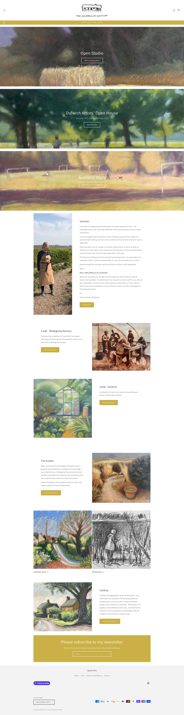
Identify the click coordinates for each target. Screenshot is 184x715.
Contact (107, 676)
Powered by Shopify (56, 709)
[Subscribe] (108, 653)
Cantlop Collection (110, 621)
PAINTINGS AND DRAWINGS (92, 185)
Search (76, 676)
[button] (4, 10)
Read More (87, 305)
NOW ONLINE (92, 125)
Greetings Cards (50, 350)
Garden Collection (51, 493)
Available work (39, 572)
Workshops (97, 572)
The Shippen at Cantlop (44, 709)
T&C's (83, 676)
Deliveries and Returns (94, 676)
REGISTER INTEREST (92, 60)
